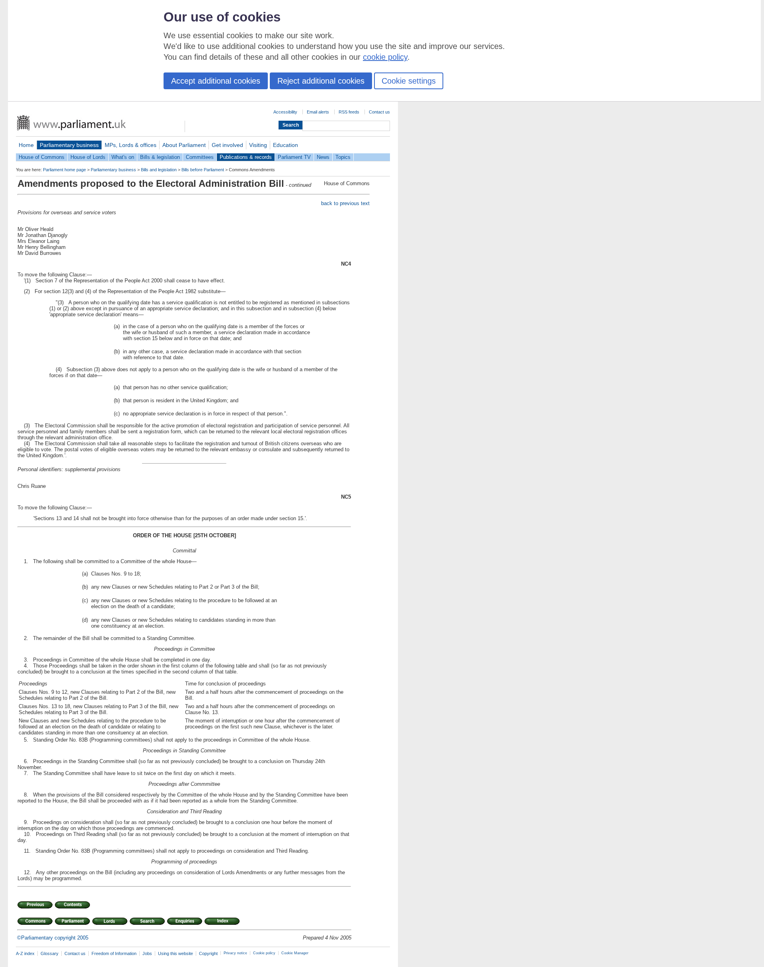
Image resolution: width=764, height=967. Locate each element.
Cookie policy (264, 953)
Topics (343, 157)
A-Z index (25, 953)
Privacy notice (235, 953)
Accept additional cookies (215, 80)
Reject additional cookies (320, 80)
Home (26, 145)
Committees (200, 157)
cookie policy (385, 57)
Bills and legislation (159, 169)
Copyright (208, 953)
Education (285, 145)
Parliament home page (64, 169)
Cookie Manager (294, 953)
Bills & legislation (160, 157)
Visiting (258, 145)
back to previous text (345, 203)
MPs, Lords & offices (130, 145)
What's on (122, 157)
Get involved (227, 145)
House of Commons (41, 157)
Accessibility (285, 112)
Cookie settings (409, 80)
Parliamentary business (69, 145)
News (323, 157)
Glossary (49, 953)
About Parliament (184, 145)
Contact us (379, 112)
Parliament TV (294, 157)
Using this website (175, 953)
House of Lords (87, 157)
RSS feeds (349, 112)
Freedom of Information (114, 953)
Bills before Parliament (202, 169)
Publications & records (246, 157)
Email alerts (318, 112)
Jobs (147, 953)
